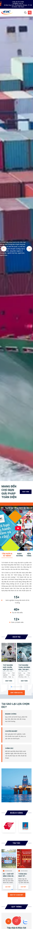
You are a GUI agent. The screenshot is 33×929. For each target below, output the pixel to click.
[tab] (7, 555)
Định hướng (19, 555)
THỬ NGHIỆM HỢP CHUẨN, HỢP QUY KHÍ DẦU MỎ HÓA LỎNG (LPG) (8, 667)
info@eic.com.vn (18, 3)
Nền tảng (29, 555)
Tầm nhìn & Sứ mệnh (7, 555)
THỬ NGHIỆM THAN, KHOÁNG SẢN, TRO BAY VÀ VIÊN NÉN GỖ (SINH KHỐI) (24, 667)
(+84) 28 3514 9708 (18, 2)
